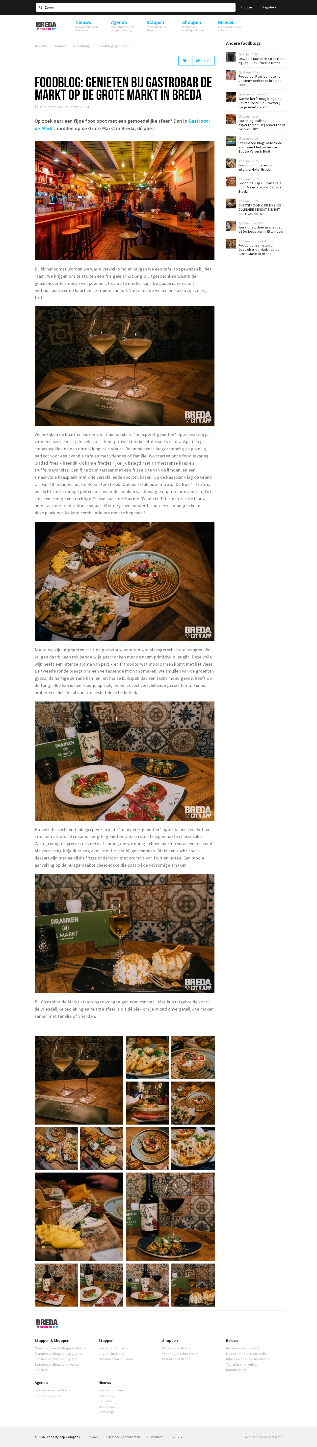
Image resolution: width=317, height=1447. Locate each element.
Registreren (270, 7)
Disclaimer (154, 1437)
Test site (177, 1437)
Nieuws (105, 1382)
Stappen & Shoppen (52, 1340)
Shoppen (170, 1340)
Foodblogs (107, 1395)
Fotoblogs (107, 1412)
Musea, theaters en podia (246, 1353)
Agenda (41, 1382)
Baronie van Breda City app (56, 1359)
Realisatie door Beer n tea (263, 1437)
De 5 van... (106, 1401)
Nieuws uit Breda (112, 1390)
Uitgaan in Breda (112, 1353)
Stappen (106, 1340)
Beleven (232, 1340)
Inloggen (247, 7)
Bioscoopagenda (48, 1395)
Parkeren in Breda (176, 1359)
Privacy (92, 1437)
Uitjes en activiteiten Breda (247, 1359)
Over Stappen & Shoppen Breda (60, 1348)
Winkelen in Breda (176, 1348)
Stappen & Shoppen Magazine (58, 1353)
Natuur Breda (236, 1370)
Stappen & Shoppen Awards (57, 1364)
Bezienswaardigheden (244, 1348)
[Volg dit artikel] (184, 61)
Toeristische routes (241, 1364)
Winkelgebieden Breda (180, 1353)
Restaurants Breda (113, 1348)
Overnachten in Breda (116, 1359)
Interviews (107, 1406)
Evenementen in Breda (53, 1390)
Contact (41, 1370)
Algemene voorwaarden (123, 1437)
